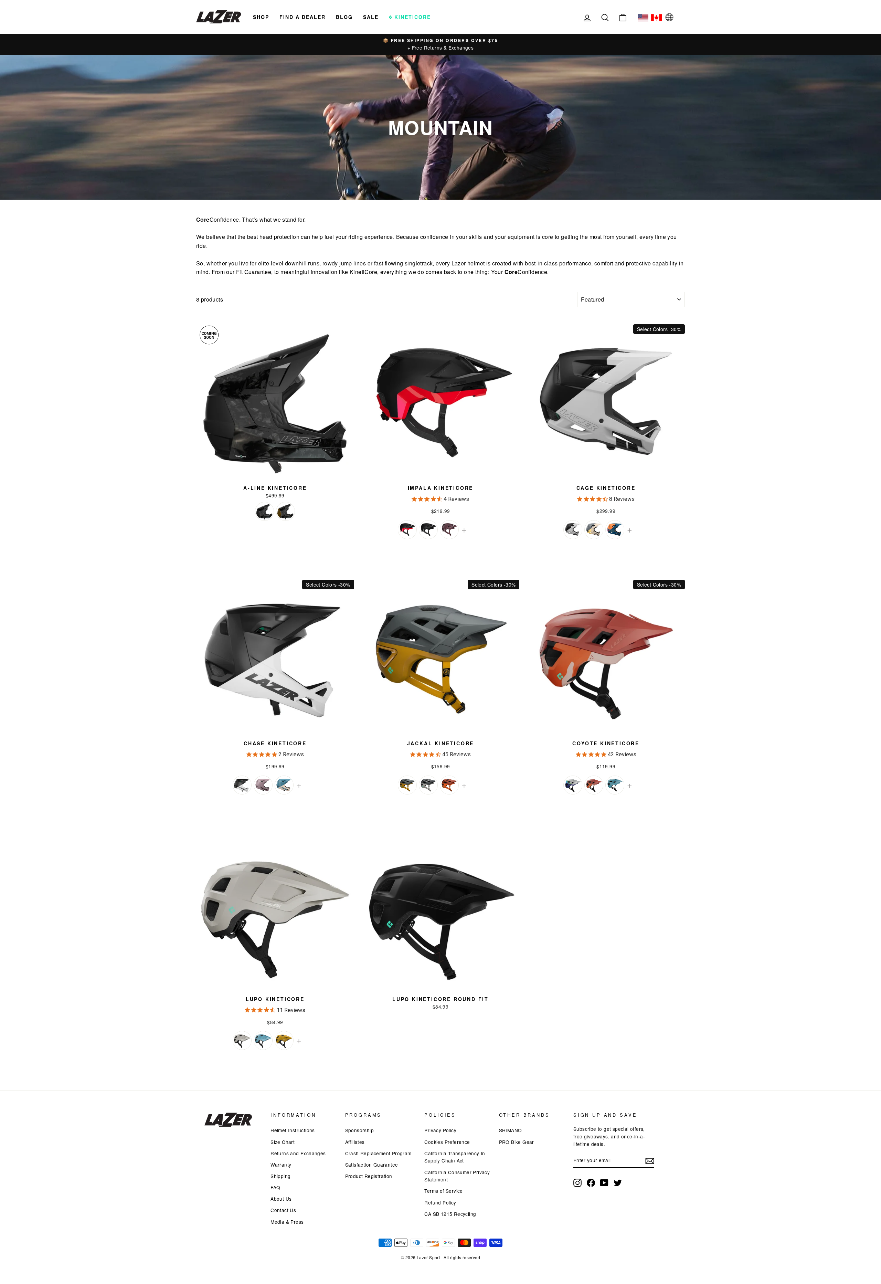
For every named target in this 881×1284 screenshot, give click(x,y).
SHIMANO (510, 1130)
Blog (344, 16)
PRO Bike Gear (516, 1141)
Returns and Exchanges (298, 1153)
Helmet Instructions (292, 1130)
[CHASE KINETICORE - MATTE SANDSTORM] (284, 785)
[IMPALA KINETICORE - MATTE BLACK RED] (407, 529)
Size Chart (282, 1141)
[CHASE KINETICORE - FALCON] (263, 785)
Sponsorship (359, 1130)
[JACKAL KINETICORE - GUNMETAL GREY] (428, 785)
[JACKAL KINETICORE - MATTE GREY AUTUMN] (407, 785)
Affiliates (355, 1141)
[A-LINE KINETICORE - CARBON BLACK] (264, 511)
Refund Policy (440, 1202)
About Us (280, 1198)
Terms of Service (443, 1190)
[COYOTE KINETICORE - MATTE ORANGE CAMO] (594, 785)
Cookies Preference (447, 1141)
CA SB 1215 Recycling (450, 1213)
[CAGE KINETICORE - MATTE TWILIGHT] (615, 529)
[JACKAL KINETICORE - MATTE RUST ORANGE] (449, 785)
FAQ (275, 1187)
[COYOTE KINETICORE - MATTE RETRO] (573, 785)
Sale (371, 16)
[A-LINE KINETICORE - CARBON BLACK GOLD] (285, 511)
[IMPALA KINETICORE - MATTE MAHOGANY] (449, 529)
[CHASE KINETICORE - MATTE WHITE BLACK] (242, 785)
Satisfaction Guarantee (371, 1164)
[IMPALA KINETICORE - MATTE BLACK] (428, 529)
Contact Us (283, 1210)
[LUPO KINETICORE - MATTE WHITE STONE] (242, 1040)
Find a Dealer (302, 16)
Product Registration (368, 1175)
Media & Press (287, 1221)
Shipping (280, 1175)
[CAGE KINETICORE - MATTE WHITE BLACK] (573, 529)
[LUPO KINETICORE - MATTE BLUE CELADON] (263, 1040)
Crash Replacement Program (378, 1153)
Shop (261, 16)
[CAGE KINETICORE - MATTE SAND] (594, 529)
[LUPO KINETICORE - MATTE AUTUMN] (284, 1040)
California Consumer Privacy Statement (457, 1176)
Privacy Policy (440, 1130)
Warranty (280, 1164)
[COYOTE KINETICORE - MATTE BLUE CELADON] (615, 785)
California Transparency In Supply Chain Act (454, 1157)
